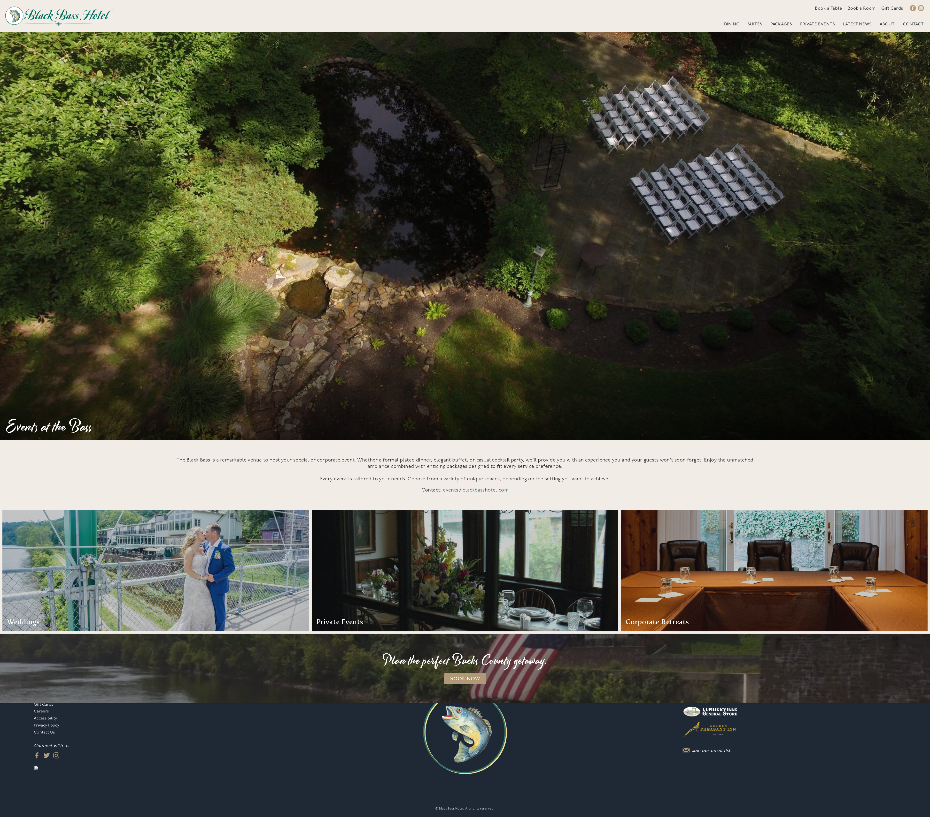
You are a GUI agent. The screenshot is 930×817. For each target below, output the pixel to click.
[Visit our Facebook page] (913, 9)
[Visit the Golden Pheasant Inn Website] (710, 727)
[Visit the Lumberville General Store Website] (710, 709)
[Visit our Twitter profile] (47, 755)
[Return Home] (59, 15)
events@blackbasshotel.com (476, 490)
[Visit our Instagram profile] (921, 9)
